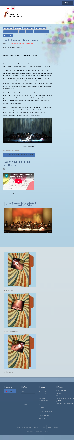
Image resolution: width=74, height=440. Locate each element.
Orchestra (17, 28)
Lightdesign (8, 35)
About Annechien (26, 427)
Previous (6, 225)
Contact (55, 427)
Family (22, 31)
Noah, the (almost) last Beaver (20, 40)
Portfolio (43, 427)
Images (49, 427)
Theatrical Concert (11, 31)
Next (50, 225)
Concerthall (28, 28)
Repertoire (8, 28)
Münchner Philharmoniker (43, 399)
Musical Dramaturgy (41, 31)
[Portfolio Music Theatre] (37, 310)
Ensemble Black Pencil (45, 411)
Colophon (24, 400)
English (10, 391)
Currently (36, 427)
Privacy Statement (26, 396)
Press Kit (23, 391)
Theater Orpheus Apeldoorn (44, 417)
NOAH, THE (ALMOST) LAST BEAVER (22, 44)
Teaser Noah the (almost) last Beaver (17, 163)
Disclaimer (24, 404)
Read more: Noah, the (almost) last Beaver (19, 155)
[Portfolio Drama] (37, 269)
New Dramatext (41, 28)
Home (18, 427)
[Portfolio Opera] (37, 351)
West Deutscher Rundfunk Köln (43, 392)
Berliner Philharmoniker (43, 406)
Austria (29, 31)
